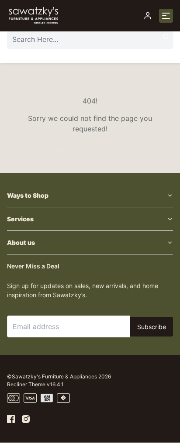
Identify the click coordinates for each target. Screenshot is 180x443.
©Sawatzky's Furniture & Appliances (52, 376)
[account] (147, 15)
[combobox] (90, 39)
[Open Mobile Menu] (166, 16)
